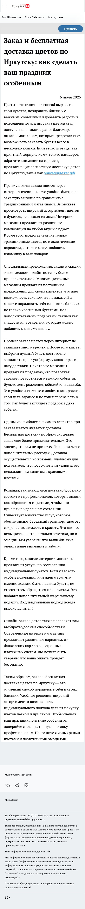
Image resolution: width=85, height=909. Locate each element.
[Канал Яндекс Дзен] (26, 785)
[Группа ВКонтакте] (8, 785)
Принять (70, 29)
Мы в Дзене (56, 17)
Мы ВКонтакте (11, 17)
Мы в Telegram (34, 17)
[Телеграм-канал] (17, 785)
